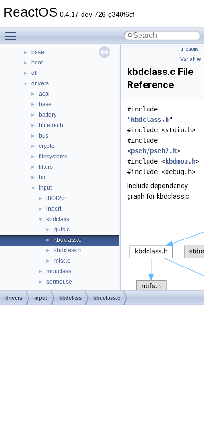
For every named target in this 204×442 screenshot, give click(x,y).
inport (53, 208)
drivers (40, 83)
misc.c (62, 261)
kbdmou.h (180, 161)
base (37, 52)
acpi (44, 94)
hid (43, 177)
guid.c (62, 229)
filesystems (53, 156)
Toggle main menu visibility (12, 35)
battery (47, 114)
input (45, 187)
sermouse (59, 281)
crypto (47, 146)
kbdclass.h (68, 250)
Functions (188, 49)
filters (46, 167)
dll (34, 73)
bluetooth (51, 125)
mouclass (58, 271)
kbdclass (57, 219)
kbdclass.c (67, 240)
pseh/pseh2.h (153, 151)
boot (37, 62)
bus (43, 135)
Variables (191, 59)
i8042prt (57, 198)
